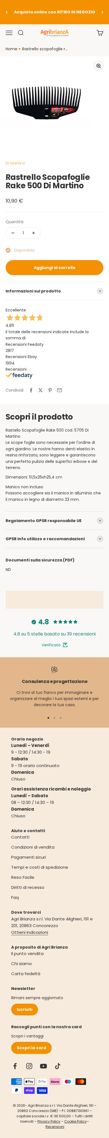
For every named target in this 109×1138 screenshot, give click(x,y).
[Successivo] (102, 12)
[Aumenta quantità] (34, 233)
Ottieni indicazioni (29, 932)
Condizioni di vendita (32, 847)
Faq (15, 897)
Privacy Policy (48, 1121)
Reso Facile (22, 877)
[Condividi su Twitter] (40, 390)
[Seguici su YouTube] (43, 1066)
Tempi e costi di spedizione (39, 867)
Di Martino (15, 163)
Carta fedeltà (25, 974)
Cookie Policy (75, 1121)
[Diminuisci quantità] (13, 233)
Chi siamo (21, 963)
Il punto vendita (27, 953)
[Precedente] (7, 12)
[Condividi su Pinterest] (50, 390)
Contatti (20, 837)
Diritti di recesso (27, 887)
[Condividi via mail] (59, 390)
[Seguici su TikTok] (57, 1066)
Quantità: (15, 222)
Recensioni (55, 1126)
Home (11, 49)
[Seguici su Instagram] (29, 1066)
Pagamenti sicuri (28, 857)
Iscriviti (24, 1009)
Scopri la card (31, 1048)
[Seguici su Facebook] (15, 1066)
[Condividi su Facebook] (31, 390)
